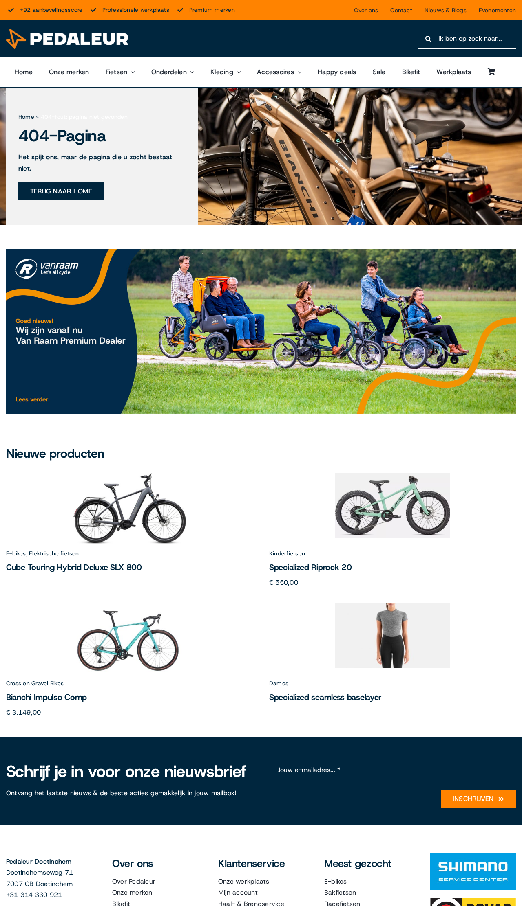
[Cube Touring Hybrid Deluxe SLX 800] (129, 476)
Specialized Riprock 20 (310, 567)
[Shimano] (473, 856)
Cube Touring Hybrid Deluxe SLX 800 (74, 567)
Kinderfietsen (287, 553)
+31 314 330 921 (34, 895)
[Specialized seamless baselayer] (392, 606)
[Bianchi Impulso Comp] (129, 606)
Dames (278, 683)
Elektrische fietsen (54, 553)
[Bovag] (473, 901)
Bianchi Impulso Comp (46, 697)
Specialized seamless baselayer (325, 697)
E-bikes (16, 553)
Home (26, 117)
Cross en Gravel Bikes (35, 683)
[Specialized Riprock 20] (392, 476)
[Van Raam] (261, 252)
